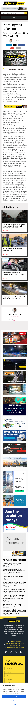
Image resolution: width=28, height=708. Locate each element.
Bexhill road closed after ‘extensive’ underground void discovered (14, 225)
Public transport (18, 69)
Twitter (21, 319)
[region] (14, 695)
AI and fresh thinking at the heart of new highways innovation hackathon (14, 590)
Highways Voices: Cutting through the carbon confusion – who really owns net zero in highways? (14, 583)
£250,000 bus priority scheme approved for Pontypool (12, 564)
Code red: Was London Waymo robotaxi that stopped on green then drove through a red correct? (14, 570)
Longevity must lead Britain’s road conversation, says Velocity (14, 297)
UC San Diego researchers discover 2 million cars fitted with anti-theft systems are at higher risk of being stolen (14, 597)
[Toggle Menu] (14, 17)
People (11, 69)
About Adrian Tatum (14, 316)
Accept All (14, 696)
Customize (14, 700)
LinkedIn (14, 320)
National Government (20, 68)
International (10, 68)
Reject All (14, 704)
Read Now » (6, 230)
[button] (9, 45)
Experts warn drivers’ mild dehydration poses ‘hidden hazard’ (14, 273)
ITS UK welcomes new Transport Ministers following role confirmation (14, 605)
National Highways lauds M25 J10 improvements (13, 577)
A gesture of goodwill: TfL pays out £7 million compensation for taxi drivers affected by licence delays (15, 611)
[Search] (25, 13)
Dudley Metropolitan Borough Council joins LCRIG (12, 249)
